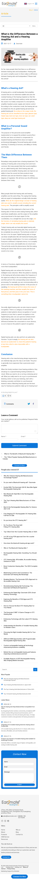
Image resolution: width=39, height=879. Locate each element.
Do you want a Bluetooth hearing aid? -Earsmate (20, 482)
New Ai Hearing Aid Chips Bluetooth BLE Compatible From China (18, 707)
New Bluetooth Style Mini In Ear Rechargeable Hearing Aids (18, 495)
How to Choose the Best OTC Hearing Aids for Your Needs (19, 606)
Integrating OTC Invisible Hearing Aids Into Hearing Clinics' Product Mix (18, 725)
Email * (24, 436)
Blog (17, 832)
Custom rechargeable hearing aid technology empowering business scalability (18, 646)
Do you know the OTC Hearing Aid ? (15, 520)
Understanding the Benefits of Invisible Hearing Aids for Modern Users (21, 626)
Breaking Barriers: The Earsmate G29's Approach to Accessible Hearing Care (20, 580)
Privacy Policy (11, 868)
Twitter (28, 403)
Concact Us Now (19, 465)
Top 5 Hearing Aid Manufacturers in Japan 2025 (17, 685)
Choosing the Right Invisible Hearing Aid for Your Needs (20, 633)
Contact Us (19, 834)
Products (4, 834)
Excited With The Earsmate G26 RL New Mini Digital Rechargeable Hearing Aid (20, 488)
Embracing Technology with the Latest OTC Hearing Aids (21, 620)
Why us (18, 830)
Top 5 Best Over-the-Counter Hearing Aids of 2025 (20, 532)
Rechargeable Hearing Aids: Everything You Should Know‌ (20, 554)
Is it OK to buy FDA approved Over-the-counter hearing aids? (19, 537)
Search (34, 666)
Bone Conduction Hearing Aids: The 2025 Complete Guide (20, 567)
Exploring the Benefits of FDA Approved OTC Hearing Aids (18, 600)
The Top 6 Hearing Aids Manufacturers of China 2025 (19, 501)
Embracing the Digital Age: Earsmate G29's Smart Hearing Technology (20, 593)
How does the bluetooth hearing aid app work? (19, 543)
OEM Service (5, 837)
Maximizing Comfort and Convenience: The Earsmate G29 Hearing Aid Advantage (18, 573)
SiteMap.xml (18, 867)
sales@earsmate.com (10, 816)
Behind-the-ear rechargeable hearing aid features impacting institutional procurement (20, 653)
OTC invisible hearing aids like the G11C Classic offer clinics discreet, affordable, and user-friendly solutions (18, 730)
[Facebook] (2, 821)
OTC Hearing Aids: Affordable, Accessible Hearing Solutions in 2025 (20, 560)
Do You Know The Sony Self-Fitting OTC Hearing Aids (13, 526)
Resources (4, 839)
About (3, 832)
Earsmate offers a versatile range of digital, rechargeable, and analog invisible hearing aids (18, 744)
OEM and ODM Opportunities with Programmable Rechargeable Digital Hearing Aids (19, 640)
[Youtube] (8, 821)
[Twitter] (5, 821)
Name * (4, 436)
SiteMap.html (9, 867)
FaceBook (33, 403)
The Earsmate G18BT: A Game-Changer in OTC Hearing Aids (19, 613)
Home (3, 830)
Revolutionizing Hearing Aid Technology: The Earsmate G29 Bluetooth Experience (18, 587)
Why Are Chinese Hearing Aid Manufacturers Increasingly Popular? (18, 477)
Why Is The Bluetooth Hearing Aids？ (16, 548)
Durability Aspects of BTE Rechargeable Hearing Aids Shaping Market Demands (19, 659)
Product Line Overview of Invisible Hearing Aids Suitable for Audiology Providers (18, 739)
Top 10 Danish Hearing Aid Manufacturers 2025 (17, 694)
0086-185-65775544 (22, 816)
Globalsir (16, 871)
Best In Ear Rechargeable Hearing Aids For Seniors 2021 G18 (20, 508)
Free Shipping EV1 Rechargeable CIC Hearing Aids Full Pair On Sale (20, 514)
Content (3, 421)
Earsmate (19, 43)
